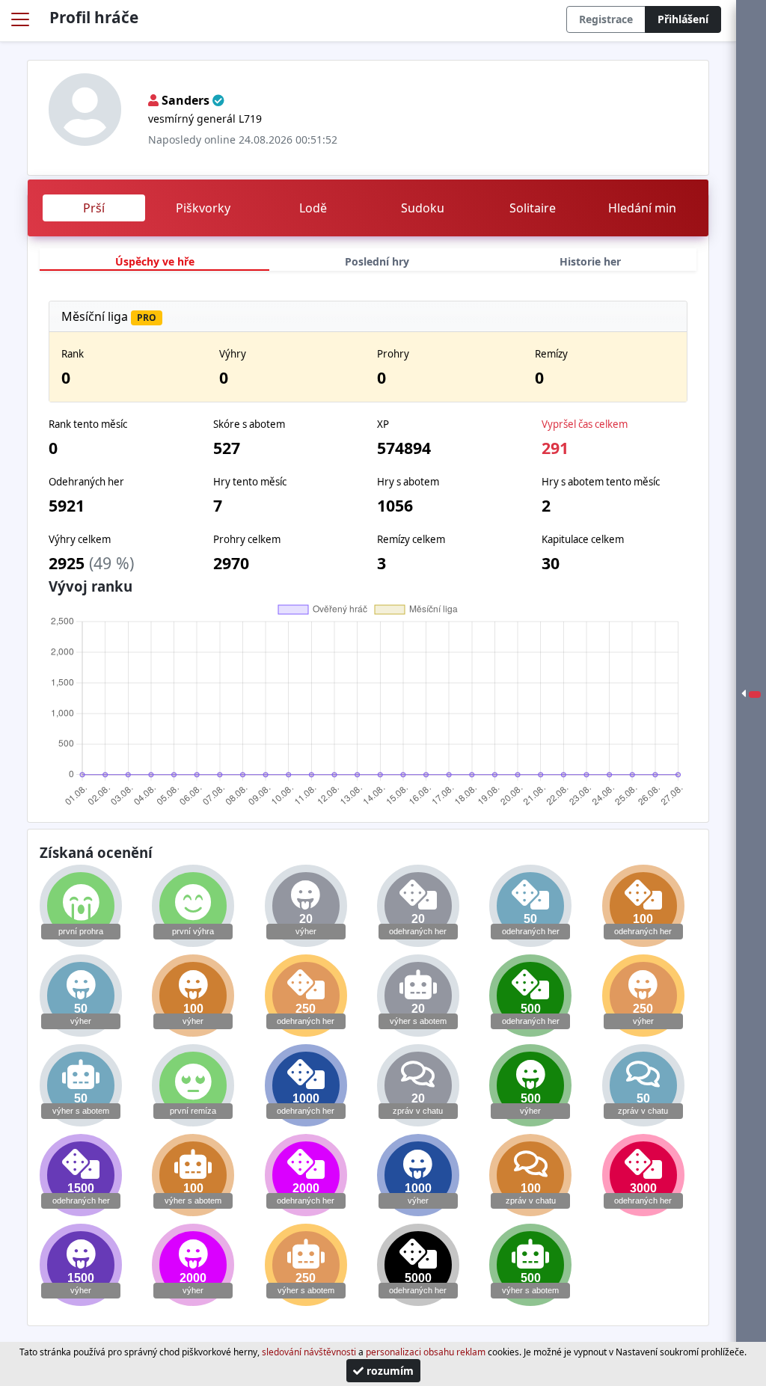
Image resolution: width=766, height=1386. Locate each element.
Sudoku (422, 208)
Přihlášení (683, 19)
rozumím (389, 1371)
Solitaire (532, 208)
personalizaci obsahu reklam (425, 1352)
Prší (94, 208)
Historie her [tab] (590, 261)
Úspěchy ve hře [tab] (154, 261)
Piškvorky (203, 208)
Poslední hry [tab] (377, 261)
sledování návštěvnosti (309, 1352)
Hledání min (642, 208)
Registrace (606, 19)
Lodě (313, 208)
